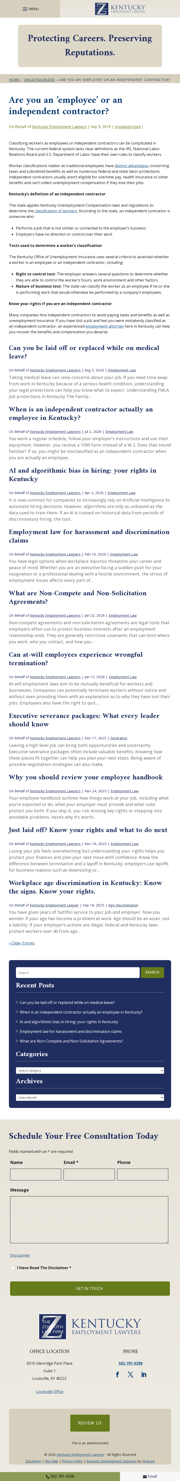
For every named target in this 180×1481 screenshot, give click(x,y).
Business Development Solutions (111, 1461)
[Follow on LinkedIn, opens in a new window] (143, 1374)
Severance (118, 738)
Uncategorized (127, 126)
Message (19, 1190)
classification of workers (56, 210)
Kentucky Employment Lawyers (59, 126)
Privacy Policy (72, 1461)
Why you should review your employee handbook (86, 777)
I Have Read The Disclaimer (44, 1267)
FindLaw (148, 1461)
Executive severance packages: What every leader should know (84, 720)
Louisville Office (49, 1391)
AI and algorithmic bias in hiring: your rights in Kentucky (82, 475)
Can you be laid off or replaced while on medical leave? (84, 352)
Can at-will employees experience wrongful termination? (76, 659)
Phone (124, 1162)
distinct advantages (132, 165)
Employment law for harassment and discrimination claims (89, 536)
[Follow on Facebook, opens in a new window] (117, 1374)
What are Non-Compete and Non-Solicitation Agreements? (77, 597)
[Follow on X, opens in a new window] (130, 1374)
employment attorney (105, 326)
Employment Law (122, 370)
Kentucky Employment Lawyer (54, 905)
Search (152, 972)
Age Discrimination (123, 905)
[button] (30, 9)
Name (16, 1162)
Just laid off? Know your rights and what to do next (88, 830)
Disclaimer (20, 1255)
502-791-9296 (62, 1476)
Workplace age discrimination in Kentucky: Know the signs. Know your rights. (85, 887)
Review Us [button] (90, 1423)
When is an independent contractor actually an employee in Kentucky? (81, 413)
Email (152, 1476)
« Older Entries (22, 943)
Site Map (51, 1461)
